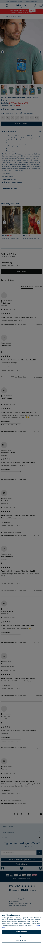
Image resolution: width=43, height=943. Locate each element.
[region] (21, 927)
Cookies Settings (21, 940)
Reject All (21, 936)
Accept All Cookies (21, 931)
